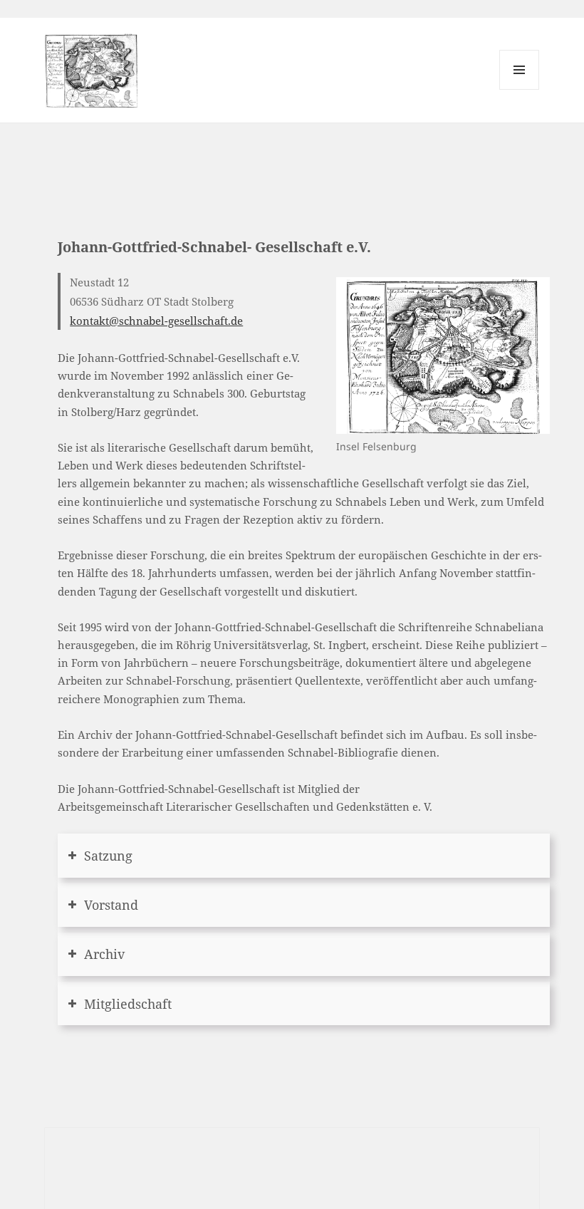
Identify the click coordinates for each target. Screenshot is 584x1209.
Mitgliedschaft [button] (128, 1003)
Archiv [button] (104, 953)
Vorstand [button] (111, 904)
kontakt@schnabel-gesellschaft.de (156, 320)
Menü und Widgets (519, 89)
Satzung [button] (108, 855)
